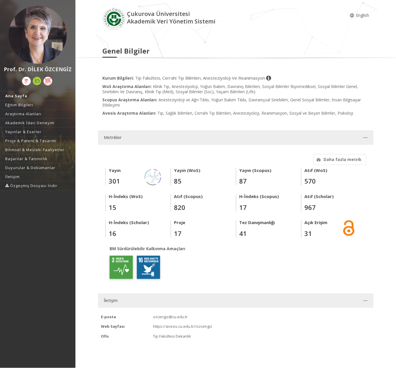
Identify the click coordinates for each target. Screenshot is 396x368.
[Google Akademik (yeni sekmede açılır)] (26, 81)
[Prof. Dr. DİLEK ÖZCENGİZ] (37, 35)
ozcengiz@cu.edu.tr (170, 316)
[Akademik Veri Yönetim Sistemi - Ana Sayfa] (114, 18)
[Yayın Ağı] (153, 176)
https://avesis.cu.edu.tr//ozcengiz (182, 326)
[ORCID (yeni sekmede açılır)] (37, 81)
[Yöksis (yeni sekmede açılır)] (47, 81)
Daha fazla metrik (343, 159)
